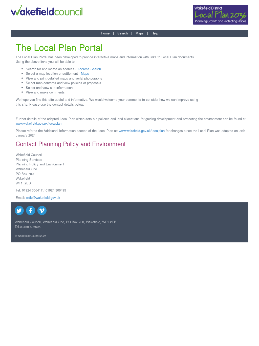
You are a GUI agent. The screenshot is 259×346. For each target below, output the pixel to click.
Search (122, 33)
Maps (140, 33)
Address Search (89, 68)
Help (155, 33)
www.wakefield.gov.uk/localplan (38, 123)
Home (105, 33)
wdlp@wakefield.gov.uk (43, 197)
